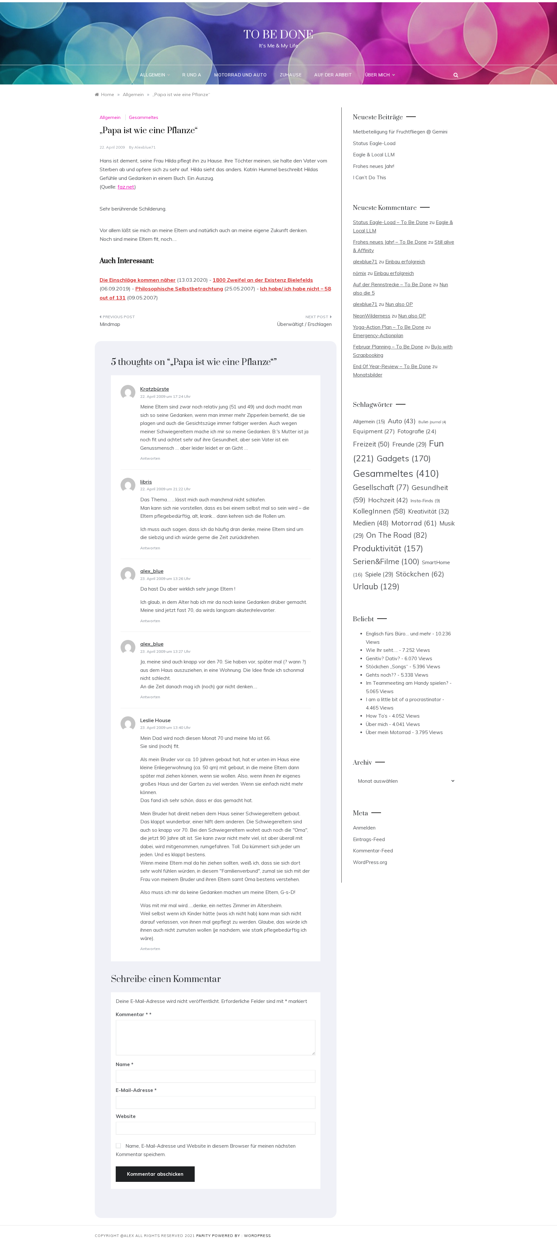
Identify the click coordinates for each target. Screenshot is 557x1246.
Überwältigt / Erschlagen (304, 324)
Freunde (409, 444)
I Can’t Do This (369, 177)
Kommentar (132, 1014)
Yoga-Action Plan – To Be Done (388, 327)
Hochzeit (388, 500)
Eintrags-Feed (369, 839)
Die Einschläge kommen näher (138, 280)
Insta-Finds (425, 500)
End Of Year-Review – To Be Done (392, 366)
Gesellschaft (381, 487)
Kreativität (428, 511)
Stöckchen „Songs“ (387, 666)
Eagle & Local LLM (374, 155)
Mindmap (110, 324)
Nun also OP (399, 304)
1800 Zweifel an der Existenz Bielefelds (263, 280)
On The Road (396, 535)
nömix (359, 273)
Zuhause (291, 74)
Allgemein (152, 74)
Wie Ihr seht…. (382, 650)
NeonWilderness (371, 316)
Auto (402, 421)
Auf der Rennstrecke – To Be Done (392, 284)
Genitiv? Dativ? (383, 658)
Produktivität (388, 548)
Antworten (150, 458)
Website (126, 1116)
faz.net (126, 186)
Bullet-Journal (432, 422)
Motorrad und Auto (240, 74)
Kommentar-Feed (373, 851)
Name (124, 1064)
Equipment (374, 431)
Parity (204, 1235)
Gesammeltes (143, 117)
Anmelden (364, 828)
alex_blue (151, 571)
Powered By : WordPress (241, 1235)
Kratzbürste (154, 389)
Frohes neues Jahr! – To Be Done (390, 242)
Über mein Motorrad (388, 732)
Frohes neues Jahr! (373, 166)
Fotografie (416, 431)
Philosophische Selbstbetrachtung (179, 288)
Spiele (379, 574)
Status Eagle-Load (374, 143)
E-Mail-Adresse (136, 1090)
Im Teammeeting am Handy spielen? (407, 683)
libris (146, 481)
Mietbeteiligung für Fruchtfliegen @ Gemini (400, 132)
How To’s (376, 716)
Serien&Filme (386, 561)
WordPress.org (370, 862)
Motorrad (414, 523)
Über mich (377, 74)
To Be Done (278, 35)
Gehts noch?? (381, 675)
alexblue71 (145, 147)
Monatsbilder (367, 375)
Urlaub (376, 586)
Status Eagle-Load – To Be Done (390, 222)
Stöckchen (420, 573)
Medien (371, 523)
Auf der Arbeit (333, 74)
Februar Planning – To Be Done (388, 347)
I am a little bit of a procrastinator (403, 699)
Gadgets (403, 458)
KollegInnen (379, 511)
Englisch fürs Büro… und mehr (398, 634)
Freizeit (371, 444)
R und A (191, 74)
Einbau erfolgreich (405, 262)
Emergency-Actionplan (378, 335)
